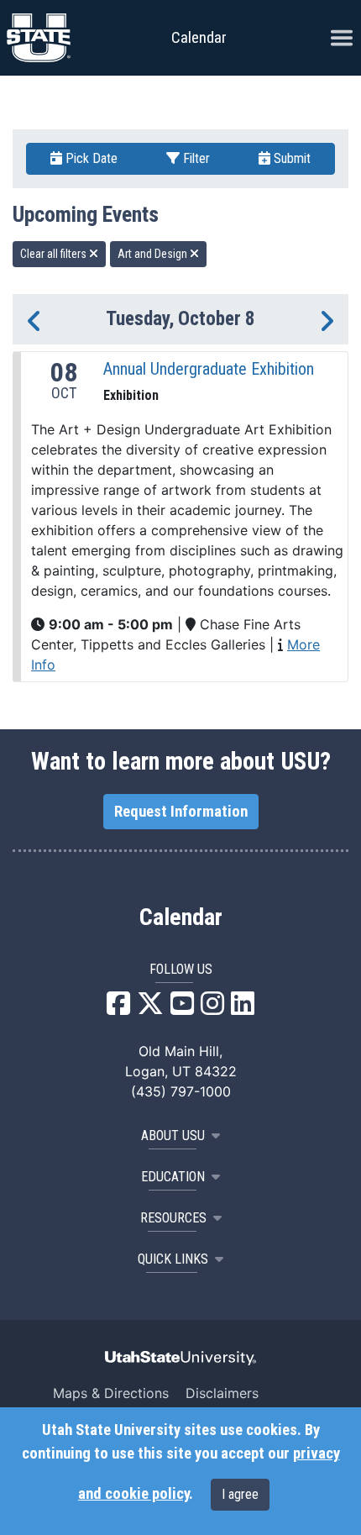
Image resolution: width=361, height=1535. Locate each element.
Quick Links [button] (173, 1259)
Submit (290, 158)
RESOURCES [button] (173, 1218)
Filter (195, 158)
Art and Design (154, 253)
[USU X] (150, 1008)
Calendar (180, 917)
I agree (240, 1494)
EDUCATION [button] (173, 1177)
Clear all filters (54, 253)
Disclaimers (222, 1393)
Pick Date (90, 158)
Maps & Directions (111, 1393)
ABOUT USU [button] (173, 1135)
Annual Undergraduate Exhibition (208, 369)
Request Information (181, 811)
